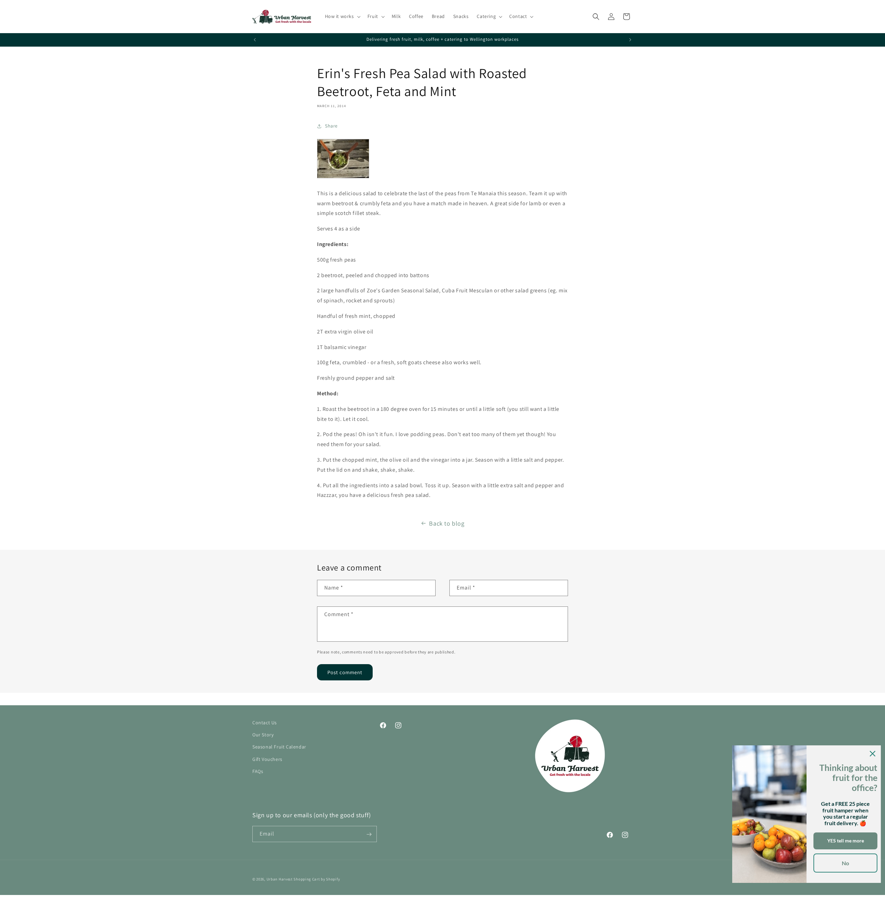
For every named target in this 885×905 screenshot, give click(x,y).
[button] (342, 16)
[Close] (872, 753)
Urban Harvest (280, 879)
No (845, 863)
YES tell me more (845, 840)
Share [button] (331, 126)
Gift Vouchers (267, 759)
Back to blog (446, 523)
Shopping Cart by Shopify (317, 879)
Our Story (262, 735)
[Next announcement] (630, 39)
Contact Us (264, 722)
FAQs (257, 771)
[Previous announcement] (254, 39)
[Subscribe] (368, 834)
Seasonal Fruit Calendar (279, 747)
